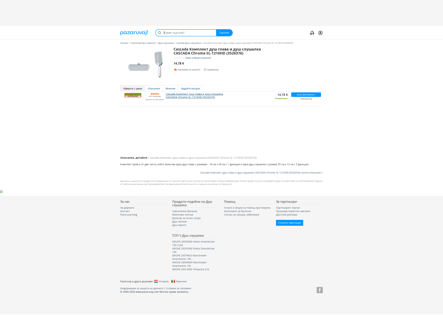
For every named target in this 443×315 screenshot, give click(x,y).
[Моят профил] (320, 32)
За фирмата (127, 207)
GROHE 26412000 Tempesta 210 (190, 269)
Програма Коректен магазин (293, 211)
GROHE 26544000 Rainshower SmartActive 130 (189, 264)
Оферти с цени (132, 88)
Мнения (170, 88)
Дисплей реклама (286, 214)
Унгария (164, 281)
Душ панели (179, 221)
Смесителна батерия (184, 211)
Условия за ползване (178, 288)
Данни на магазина (155, 99)
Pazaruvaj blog (128, 214)
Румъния (181, 281)
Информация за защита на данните (141, 288)
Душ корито (179, 225)
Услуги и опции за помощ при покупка (247, 207)
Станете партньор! (289, 222)
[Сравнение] (312, 32)
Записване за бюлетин (237, 211)
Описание (154, 88)
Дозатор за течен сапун (186, 218)
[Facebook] (320, 289)
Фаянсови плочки (182, 214)
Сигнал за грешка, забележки (241, 214)
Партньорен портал (288, 207)
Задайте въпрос (190, 88)
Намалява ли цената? (189, 69)
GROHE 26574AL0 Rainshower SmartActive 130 (189, 257)
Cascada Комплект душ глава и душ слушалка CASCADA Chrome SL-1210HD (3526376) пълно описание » (261, 172)
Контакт (125, 211)
